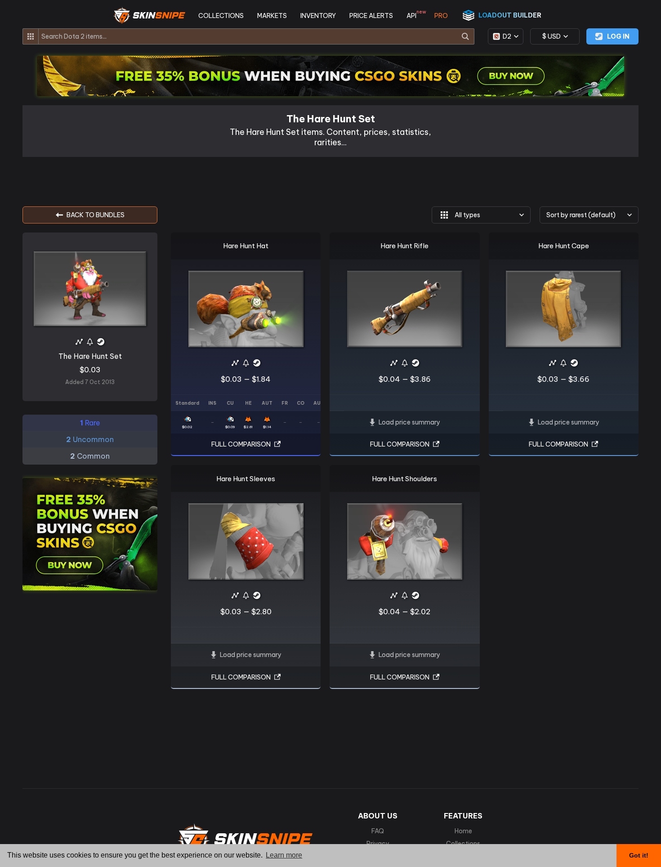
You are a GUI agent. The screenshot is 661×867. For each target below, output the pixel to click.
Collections (463, 844)
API (413, 16)
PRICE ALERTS (371, 16)
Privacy (377, 844)
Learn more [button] (284, 855)
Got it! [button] (638, 855)
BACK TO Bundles (96, 215)
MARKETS (272, 16)
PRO (441, 16)
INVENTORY (318, 16)
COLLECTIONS (221, 16)
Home (463, 831)
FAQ (377, 831)
